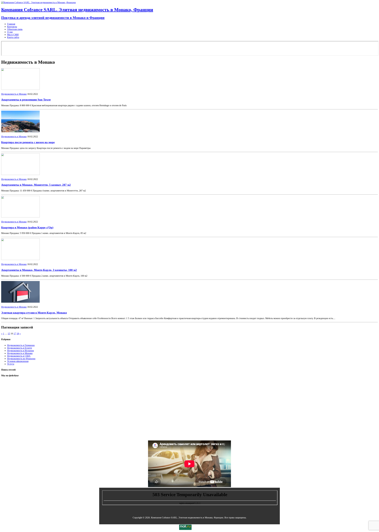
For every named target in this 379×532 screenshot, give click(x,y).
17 (15, 333)
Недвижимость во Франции (21, 358)
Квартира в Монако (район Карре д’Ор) (27, 227)
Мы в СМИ (13, 34)
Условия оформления (17, 361)
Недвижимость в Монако (14, 94)
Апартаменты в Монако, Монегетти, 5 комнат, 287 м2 (36, 184)
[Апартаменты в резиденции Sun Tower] (20, 89)
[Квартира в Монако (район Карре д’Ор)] (20, 216)
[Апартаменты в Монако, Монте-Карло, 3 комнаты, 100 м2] (20, 259)
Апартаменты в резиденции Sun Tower (26, 99)
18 (18, 333)
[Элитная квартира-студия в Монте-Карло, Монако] (20, 302)
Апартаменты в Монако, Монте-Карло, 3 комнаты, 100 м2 (39, 270)
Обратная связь (15, 29)
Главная (11, 24)
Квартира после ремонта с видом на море (28, 142)
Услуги (10, 364)
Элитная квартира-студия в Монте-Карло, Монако (34, 312)
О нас (10, 32)
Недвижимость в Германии (21, 345)
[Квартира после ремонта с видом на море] (20, 131)
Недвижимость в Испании (20, 350)
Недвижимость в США (18, 356)
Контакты (12, 26)
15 (9, 333)
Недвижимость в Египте (19, 348)
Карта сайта (13, 37)
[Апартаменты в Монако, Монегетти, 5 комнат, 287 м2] (20, 174)
